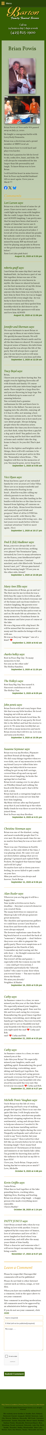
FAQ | (3, 1404)
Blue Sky (15, 188)
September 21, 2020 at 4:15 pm (26, 1038)
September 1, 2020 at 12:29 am (26, 359)
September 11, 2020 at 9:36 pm (26, 882)
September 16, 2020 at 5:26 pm (26, 985)
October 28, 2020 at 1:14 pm (28, 1209)
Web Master (40, 1404)
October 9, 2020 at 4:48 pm (28, 1171)
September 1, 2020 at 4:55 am (27, 465)
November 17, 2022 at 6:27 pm (27, 1254)
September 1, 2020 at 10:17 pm (26, 530)
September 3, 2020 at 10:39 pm (26, 737)
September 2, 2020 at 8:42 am (27, 643)
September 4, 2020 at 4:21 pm (27, 817)
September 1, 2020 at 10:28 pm (26, 575)
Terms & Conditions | (12, 1404)
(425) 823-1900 (23, 32)
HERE (6, 1313)
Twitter (10, 188)
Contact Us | (32, 1404)
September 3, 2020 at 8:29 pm (27, 693)
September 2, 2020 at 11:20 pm (26, 669)
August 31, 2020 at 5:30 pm (28, 256)
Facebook (6, 188)
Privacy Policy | (23, 1404)
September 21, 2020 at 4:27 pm (26, 1088)
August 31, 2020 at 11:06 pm (28, 315)
